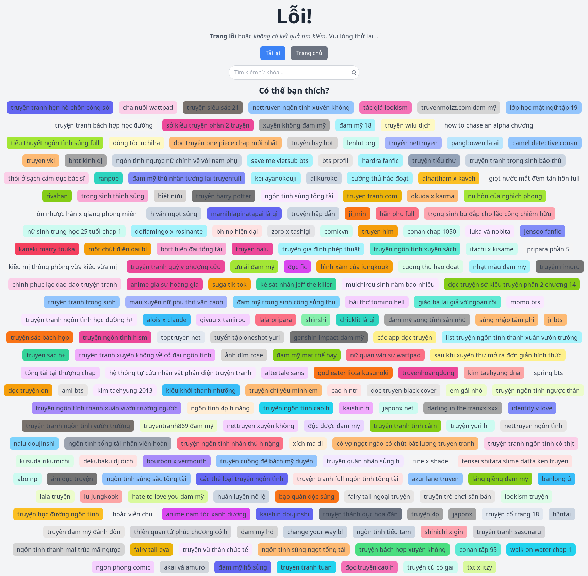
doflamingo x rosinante (169, 231)
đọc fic (297, 266)
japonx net (398, 408)
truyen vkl (41, 160)
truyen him (378, 231)
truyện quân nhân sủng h (363, 461)
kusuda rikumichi (45, 461)
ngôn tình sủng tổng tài (299, 196)
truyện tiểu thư (434, 160)
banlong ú (556, 479)
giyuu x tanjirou (223, 320)
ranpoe (108, 178)
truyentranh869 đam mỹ (178, 426)
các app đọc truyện (404, 337)
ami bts (73, 390)
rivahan (57, 196)
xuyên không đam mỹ (294, 125)
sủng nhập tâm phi (506, 320)
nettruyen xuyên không (260, 426)
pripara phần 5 (548, 249)
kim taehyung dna (494, 373)
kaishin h (356, 408)
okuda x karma (432, 196)
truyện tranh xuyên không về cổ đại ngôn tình (145, 355)
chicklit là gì (357, 320)
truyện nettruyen (413, 143)
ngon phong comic (123, 567)
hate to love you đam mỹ (168, 496)
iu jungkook (101, 496)
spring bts (548, 373)
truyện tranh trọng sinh (82, 302)
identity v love (532, 408)
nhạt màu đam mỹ (499, 266)
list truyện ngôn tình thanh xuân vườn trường (512, 337)
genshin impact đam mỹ (329, 337)
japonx (462, 514)
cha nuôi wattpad (148, 107)
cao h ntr (344, 390)
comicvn (336, 231)
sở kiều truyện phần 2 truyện (207, 125)
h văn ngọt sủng (173, 213)
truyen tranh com (372, 196)
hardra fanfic (380, 160)
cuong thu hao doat (430, 266)
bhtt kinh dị (85, 160)
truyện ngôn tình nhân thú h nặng (230, 443)
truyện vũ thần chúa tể (215, 549)
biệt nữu (170, 196)
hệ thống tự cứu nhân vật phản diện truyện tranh (180, 373)
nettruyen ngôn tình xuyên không (301, 107)
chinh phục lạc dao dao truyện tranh (64, 284)
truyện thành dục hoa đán (360, 514)
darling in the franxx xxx (462, 408)
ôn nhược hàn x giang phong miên (87, 213)
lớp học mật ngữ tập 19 (543, 107)
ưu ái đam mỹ (254, 266)
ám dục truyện (72, 479)
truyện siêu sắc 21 (213, 107)
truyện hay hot (312, 143)
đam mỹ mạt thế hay (307, 355)
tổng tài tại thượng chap (60, 373)
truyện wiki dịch (408, 125)
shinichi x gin (444, 532)
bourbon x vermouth (177, 461)
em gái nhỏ (466, 390)
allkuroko (324, 178)
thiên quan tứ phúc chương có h (180, 532)
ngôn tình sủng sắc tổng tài (146, 479)
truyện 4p (425, 514)
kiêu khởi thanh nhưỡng (201, 390)
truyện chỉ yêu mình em (283, 390)
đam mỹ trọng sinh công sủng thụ (286, 302)
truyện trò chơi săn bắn (457, 496)
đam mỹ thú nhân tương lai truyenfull (186, 178)
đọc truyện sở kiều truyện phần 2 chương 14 (512, 284)
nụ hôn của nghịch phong (505, 196)
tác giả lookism (385, 107)
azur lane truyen (435, 479)
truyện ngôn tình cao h (296, 408)
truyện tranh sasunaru (509, 532)
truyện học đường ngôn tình (58, 514)
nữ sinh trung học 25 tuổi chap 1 (74, 231)
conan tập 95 (478, 549)
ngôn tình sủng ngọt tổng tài (304, 549)
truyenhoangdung (428, 373)
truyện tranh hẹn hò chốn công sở (60, 107)
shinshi (316, 320)
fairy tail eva (151, 549)
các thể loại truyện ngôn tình (241, 479)
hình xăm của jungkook (355, 266)
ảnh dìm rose (244, 355)
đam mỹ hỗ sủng (242, 567)
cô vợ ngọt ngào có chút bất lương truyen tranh (405, 443)
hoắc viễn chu (132, 514)
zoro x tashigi (291, 231)
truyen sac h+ (46, 355)
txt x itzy (479, 567)
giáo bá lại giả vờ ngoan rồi (457, 302)
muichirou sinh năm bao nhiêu (390, 284)
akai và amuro (184, 567)
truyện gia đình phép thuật (321, 249)
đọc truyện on (28, 390)
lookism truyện (526, 496)
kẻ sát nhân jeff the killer (296, 284)
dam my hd (257, 532)
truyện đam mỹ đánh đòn (83, 532)
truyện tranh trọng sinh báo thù (515, 160)
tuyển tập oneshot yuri (247, 337)
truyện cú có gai (430, 567)
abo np (27, 479)
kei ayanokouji (276, 178)
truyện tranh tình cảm (405, 426)
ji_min (357, 213)
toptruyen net (181, 337)
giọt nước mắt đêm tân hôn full (534, 178)
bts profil (335, 160)
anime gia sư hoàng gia (165, 284)
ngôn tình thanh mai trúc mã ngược (68, 549)
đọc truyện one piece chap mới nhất (226, 143)
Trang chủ (309, 53)
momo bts (525, 302)
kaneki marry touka (47, 249)
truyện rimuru (560, 266)
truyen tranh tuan (306, 567)
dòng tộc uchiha (136, 143)
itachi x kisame (491, 249)
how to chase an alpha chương (488, 125)
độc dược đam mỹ (334, 426)
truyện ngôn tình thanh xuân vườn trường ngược (106, 408)
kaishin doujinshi (284, 514)
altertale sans (284, 373)
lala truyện (55, 496)
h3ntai (562, 514)
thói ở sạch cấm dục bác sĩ (46, 178)
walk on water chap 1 (541, 549)
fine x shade (430, 461)
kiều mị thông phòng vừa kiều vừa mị (63, 266)
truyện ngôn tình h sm (115, 337)
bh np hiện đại (237, 231)
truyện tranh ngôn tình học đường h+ (79, 320)
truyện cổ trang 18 (512, 514)
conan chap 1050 (431, 231)
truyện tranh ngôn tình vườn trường (78, 426)
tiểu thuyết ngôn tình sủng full (55, 143)
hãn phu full (397, 213)
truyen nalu (252, 249)
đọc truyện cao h (369, 567)
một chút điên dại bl (117, 249)
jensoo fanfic (542, 231)
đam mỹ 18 (355, 125)
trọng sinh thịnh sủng (112, 196)
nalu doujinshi (34, 443)
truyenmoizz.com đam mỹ (458, 107)
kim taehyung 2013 (124, 390)
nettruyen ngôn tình (533, 426)
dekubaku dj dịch (108, 461)
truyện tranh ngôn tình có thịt (531, 443)
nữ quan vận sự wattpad (385, 355)
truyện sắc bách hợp (40, 337)
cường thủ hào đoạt (380, 178)
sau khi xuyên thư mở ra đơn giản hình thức (497, 355)
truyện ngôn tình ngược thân (538, 390)
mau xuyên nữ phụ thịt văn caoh (176, 302)
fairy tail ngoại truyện (379, 496)
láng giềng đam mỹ (500, 479)
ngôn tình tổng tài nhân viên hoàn (117, 443)
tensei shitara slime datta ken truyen (515, 461)
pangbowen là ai (475, 143)
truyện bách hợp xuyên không (402, 549)
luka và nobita (490, 231)
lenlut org (361, 143)
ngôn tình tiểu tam (384, 532)
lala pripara (275, 320)
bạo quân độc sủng (306, 496)
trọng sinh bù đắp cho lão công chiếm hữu (489, 213)
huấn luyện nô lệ (241, 496)
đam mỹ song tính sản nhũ (427, 320)
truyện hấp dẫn (313, 213)
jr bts (555, 320)
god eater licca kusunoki (353, 373)
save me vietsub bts (280, 160)
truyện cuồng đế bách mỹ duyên (266, 461)
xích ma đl (308, 443)
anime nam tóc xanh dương (206, 514)
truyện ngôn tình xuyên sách (415, 249)
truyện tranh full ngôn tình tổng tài (347, 479)
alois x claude (166, 320)
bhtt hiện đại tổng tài (191, 249)
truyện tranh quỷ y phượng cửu (176, 266)
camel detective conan (544, 143)
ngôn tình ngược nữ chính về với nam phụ (177, 160)
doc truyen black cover (403, 390)
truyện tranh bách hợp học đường (104, 125)
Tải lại (273, 53)
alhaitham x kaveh (448, 178)
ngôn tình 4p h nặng (220, 408)
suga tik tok (229, 284)
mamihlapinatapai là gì (244, 213)
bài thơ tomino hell (377, 302)
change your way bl (315, 532)
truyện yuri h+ (471, 426)
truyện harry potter (223, 196)
